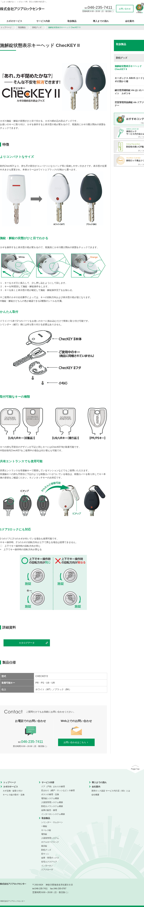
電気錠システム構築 (50, 798)
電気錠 (44, 834)
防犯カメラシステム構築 (52, 806)
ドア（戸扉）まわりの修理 (53, 786)
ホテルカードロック (50, 842)
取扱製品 (72, 21)
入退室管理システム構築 (52, 802)
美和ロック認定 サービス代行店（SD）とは (110, 791)
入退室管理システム (50, 838)
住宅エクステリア (49, 862)
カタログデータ (27, 643)
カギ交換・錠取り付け (12, 791)
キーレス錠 (46, 830)
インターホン (47, 865)
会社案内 (129, 21)
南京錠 (44, 846)
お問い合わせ (125, 9)
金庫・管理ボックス (50, 858)
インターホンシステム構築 (53, 814)
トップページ (6, 27)
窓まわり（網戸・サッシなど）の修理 (58, 790)
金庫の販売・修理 (49, 810)
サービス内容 (43, 21)
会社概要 (95, 795)
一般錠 (44, 826)
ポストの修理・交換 (50, 794)
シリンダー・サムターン (52, 822)
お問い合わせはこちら (75, 742)
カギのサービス (14, 21)
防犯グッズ (36, 27)
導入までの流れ (101, 21)
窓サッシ (45, 854)
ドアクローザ (47, 869)
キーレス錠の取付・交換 (13, 795)
